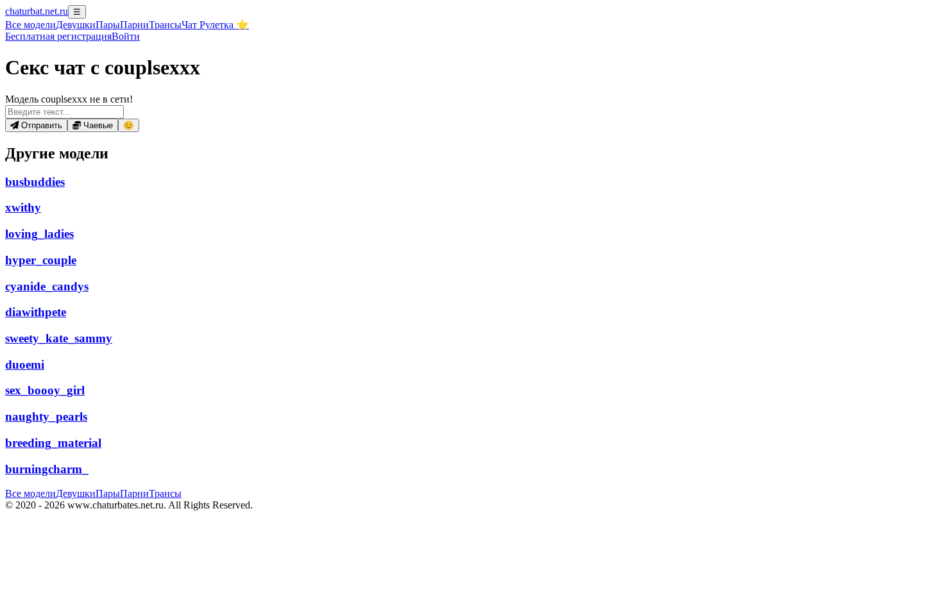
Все (30, 24)
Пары (108, 24)
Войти (126, 36)
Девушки (76, 24)
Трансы (165, 24)
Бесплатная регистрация (58, 36)
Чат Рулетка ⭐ (215, 24)
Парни (134, 24)
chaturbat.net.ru (36, 11)
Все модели (30, 493)
